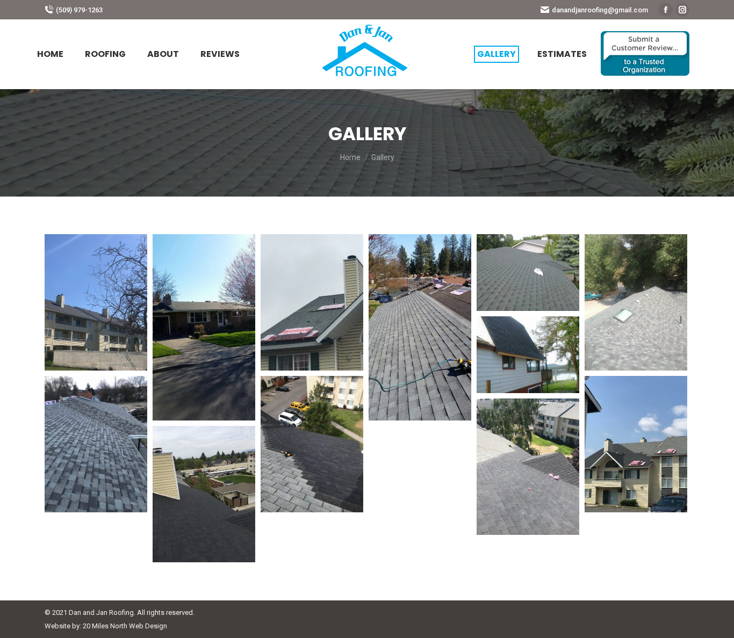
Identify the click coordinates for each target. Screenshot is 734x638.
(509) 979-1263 (79, 10)
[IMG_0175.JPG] (528, 354)
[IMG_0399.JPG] (204, 494)
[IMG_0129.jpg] (312, 302)
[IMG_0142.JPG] (204, 327)
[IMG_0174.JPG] (528, 272)
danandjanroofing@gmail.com (600, 10)
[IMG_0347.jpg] (528, 466)
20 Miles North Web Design (125, 626)
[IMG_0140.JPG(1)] (420, 327)
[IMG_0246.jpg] (312, 444)
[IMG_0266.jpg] (636, 444)
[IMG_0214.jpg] (96, 444)
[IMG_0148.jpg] (96, 302)
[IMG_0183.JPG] (636, 302)
